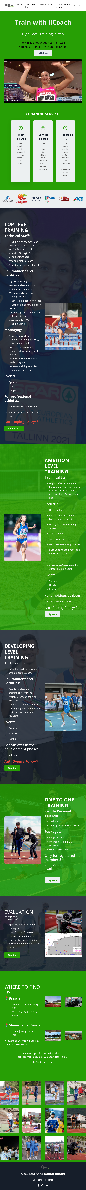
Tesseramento (45, 3)
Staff (34, 3)
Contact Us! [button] (14, 428)
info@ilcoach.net (43, 1062)
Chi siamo (59, 5)
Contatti (68, 3)
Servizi (20, 3)
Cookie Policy (60, 1174)
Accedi (77, 5)
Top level (27, 5)
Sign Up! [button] (52, 614)
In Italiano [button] (43, 53)
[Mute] (79, 101)
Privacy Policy (49, 1174)
